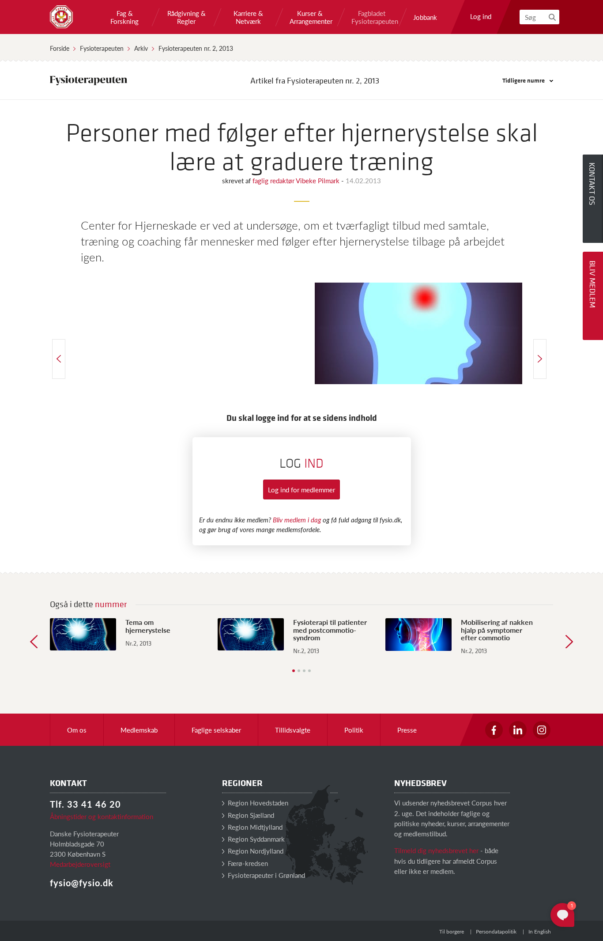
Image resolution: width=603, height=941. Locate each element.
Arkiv (141, 48)
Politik (353, 729)
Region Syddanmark (255, 838)
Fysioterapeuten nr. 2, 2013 (195, 48)
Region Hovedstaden (257, 802)
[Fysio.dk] (61, 16)
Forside (59, 48)
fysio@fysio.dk (81, 883)
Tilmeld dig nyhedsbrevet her (436, 850)
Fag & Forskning (124, 17)
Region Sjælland (250, 815)
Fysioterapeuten (102, 48)
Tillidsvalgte (292, 729)
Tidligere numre (524, 80)
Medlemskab (139, 729)
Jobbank (425, 17)
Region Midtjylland (254, 826)
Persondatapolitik (496, 931)
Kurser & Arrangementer (310, 17)
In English (539, 931)
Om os (77, 729)
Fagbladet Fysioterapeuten (371, 17)
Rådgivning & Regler (186, 17)
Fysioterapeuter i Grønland (265, 875)
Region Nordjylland (254, 850)
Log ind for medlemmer (301, 489)
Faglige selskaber (216, 729)
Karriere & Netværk (248, 17)
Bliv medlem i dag (297, 519)
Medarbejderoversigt (80, 864)
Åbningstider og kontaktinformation (101, 816)
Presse (407, 729)
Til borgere (451, 931)
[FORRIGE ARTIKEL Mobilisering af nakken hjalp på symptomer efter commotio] (58, 359)
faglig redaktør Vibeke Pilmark (297, 180)
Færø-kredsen (247, 863)
